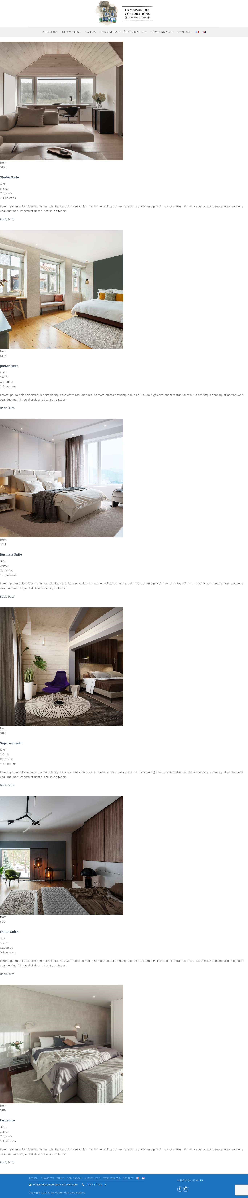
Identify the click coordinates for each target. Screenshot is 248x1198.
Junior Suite (9, 366)
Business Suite (11, 554)
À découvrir (134, 32)
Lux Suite (7, 1120)
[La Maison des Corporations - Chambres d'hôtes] (124, 13)
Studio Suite (9, 177)
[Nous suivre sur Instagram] (185, 1189)
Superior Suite (11, 743)
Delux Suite (9, 932)
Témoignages (162, 32)
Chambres (70, 32)
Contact (184, 32)
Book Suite (7, 219)
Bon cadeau (110, 32)
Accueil (49, 32)
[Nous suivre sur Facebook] (180, 1189)
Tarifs (90, 32)
